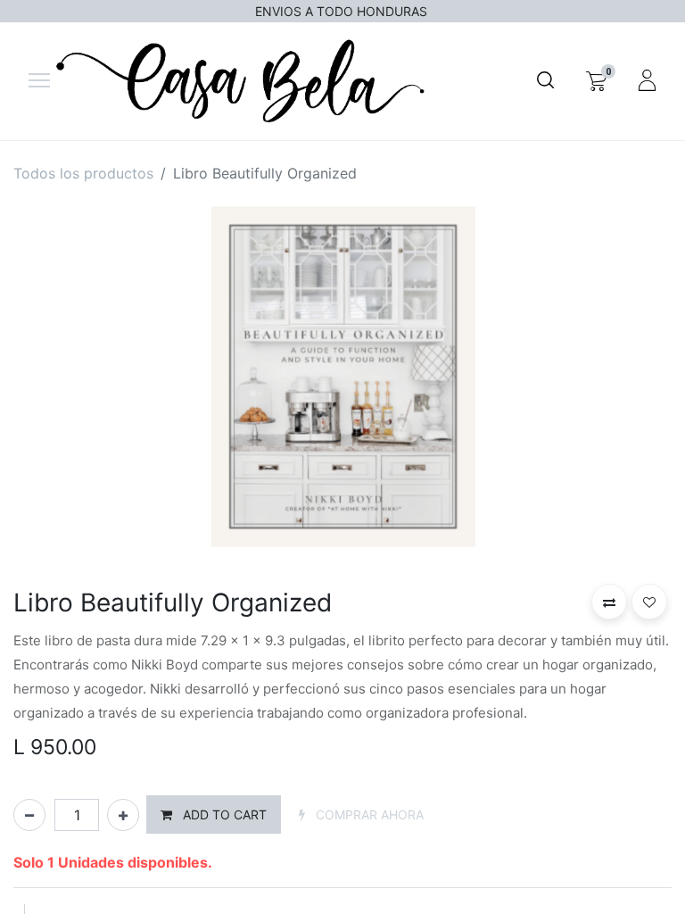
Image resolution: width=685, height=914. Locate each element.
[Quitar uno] (29, 815)
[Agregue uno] (123, 815)
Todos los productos (83, 173)
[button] (213, 814)
